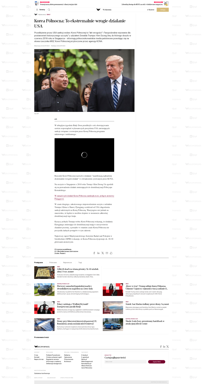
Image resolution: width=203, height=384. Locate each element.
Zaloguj (162, 10)
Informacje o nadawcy (53, 361)
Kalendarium (51, 377)
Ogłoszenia (68, 357)
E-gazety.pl (85, 357)
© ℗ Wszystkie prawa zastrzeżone (66, 251)
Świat (48, 14)
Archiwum (67, 361)
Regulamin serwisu (52, 359)
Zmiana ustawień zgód (54, 357)
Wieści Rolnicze (86, 366)
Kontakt (36, 357)
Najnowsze (67, 263)
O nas (36, 355)
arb (56, 119)
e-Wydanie (150, 10)
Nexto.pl (84, 359)
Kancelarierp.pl (86, 363)
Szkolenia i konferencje (42, 373)
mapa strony (38, 377)
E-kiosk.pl (84, 355)
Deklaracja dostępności (54, 363)
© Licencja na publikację (63, 249)
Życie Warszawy (86, 368)
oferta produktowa (66, 377)
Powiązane (38, 263)
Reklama (67, 355)
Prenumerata (68, 359)
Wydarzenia (107, 10)
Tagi (80, 263)
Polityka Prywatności (53, 355)
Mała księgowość (87, 361)
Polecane (53, 263)
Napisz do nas (39, 359)
